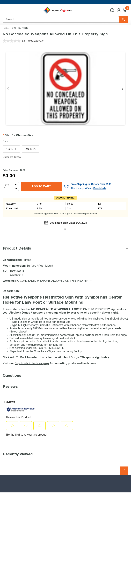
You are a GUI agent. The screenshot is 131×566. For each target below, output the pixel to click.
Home (6, 27)
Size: (6, 141)
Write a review (35, 40)
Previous (8, 89)
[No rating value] (12, 41)
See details (99, 188)
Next (123, 89)
